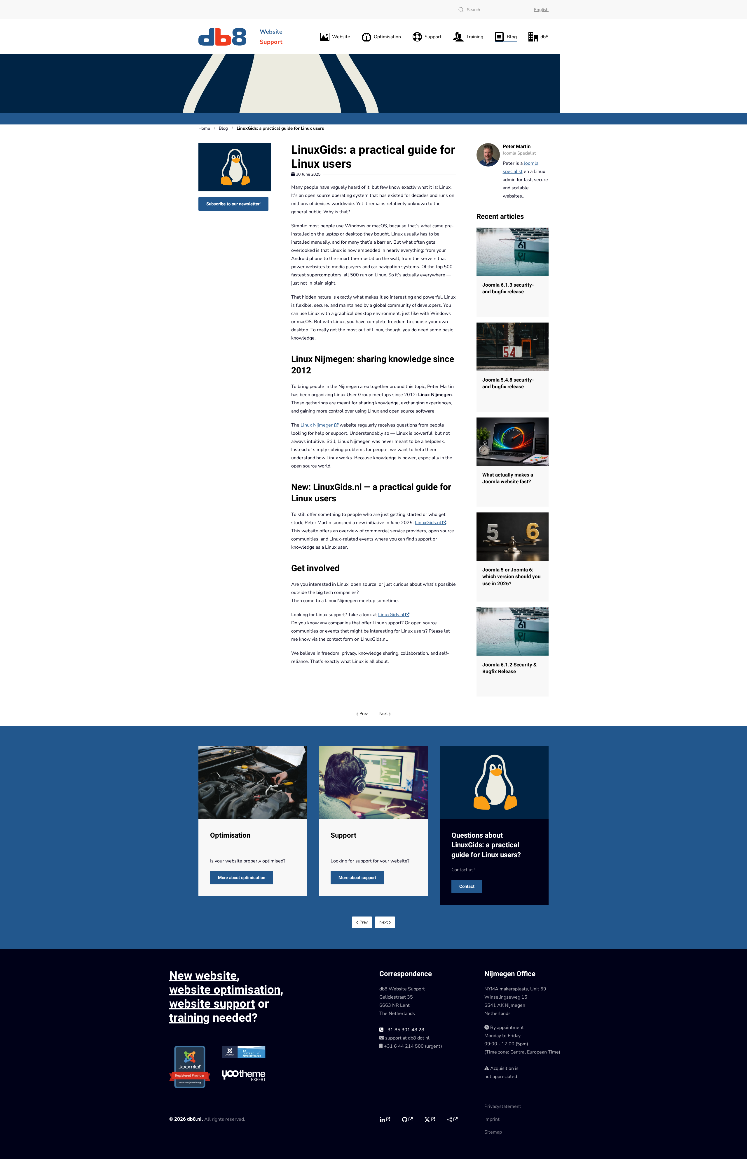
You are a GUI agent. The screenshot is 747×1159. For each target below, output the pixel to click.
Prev (363, 713)
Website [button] (341, 37)
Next (383, 713)
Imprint (492, 1119)
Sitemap (493, 1132)
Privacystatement (502, 1106)
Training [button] (474, 37)
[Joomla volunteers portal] (452, 1119)
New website (203, 976)
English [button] (541, 10)
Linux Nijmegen (317, 425)
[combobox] (490, 9)
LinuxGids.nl (428, 522)
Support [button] (433, 37)
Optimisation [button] (387, 37)
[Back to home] (223, 36)
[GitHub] (407, 1119)
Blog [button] (512, 37)
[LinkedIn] (384, 1119)
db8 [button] (544, 37)
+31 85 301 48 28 (403, 1030)
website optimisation (224, 990)
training (189, 1018)
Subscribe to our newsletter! (233, 204)
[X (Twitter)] (429, 1119)
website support (212, 1004)
